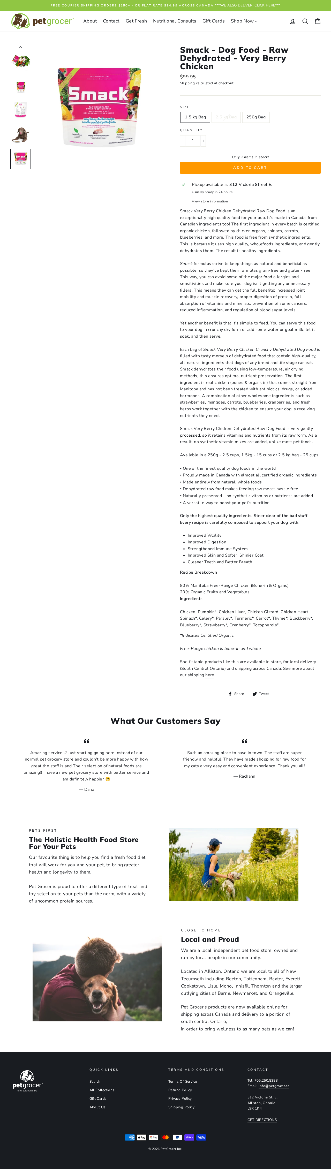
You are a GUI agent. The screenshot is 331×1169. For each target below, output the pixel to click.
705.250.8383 (266, 1080)
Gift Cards (98, 1098)
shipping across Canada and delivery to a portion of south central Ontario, (235, 1017)
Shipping (187, 83)
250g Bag (256, 117)
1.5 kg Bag (195, 117)
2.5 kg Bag (226, 117)
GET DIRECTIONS (262, 1119)
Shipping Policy (181, 1107)
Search (95, 1081)
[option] (165, 5)
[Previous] (20, 48)
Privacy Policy (180, 1098)
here (209, 675)
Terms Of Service (182, 1081)
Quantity (191, 130)
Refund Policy (180, 1090)
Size (185, 107)
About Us (97, 1107)
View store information (210, 201)
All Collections (102, 1090)
